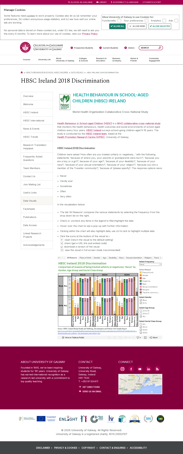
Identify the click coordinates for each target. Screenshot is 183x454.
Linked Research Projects (32, 235)
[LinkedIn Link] (148, 369)
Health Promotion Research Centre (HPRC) (81, 137)
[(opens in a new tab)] (37, 421)
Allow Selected (161, 26)
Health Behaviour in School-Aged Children (47, 72)
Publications (29, 217)
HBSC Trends (30, 136)
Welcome (28, 104)
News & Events (31, 128)
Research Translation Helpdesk (34, 147)
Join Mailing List (31, 184)
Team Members (31, 168)
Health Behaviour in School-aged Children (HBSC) (84, 123)
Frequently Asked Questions (32, 158)
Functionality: (109, 20)
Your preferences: (134, 20)
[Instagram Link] (122, 369)
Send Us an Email (92, 391)
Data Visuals (77, 72)
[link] (37, 419)
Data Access (30, 225)
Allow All (118, 26)
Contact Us (29, 176)
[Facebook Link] (131, 369)
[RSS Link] (157, 369)
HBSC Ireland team (96, 133)
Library (103, 2)
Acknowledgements (33, 245)
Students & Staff (152, 2)
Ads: (171, 20)
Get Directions (91, 387)
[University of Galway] (41, 47)
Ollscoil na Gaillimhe (82, 2)
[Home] (22, 72)
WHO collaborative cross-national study (139, 123)
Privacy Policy (89, 33)
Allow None (139, 26)
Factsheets (29, 208)
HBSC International (33, 120)
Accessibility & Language (125, 2)
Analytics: (156, 20)
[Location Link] (140, 392)
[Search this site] (160, 48)
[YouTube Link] (140, 369)
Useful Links (30, 192)
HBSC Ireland (30, 112)
